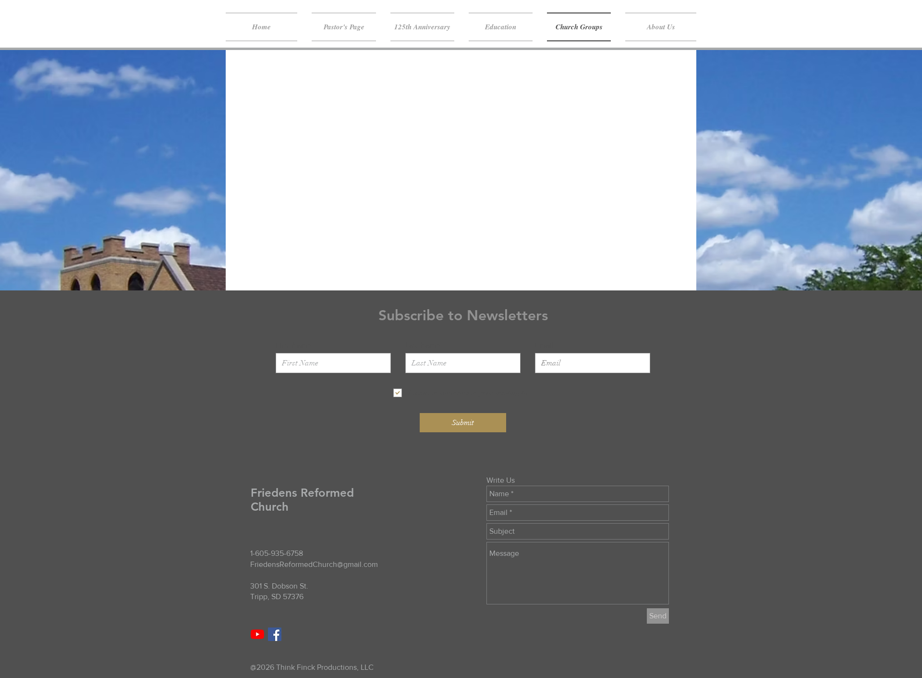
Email (544, 345)
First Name (294, 345)
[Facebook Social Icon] (274, 634)
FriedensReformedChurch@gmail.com (314, 564)
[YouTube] (257, 634)
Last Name (422, 345)
